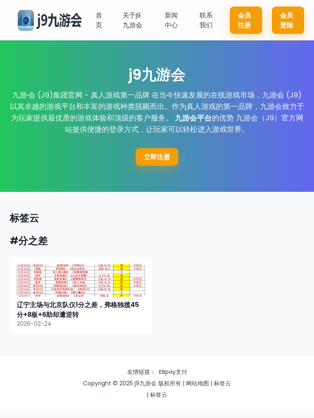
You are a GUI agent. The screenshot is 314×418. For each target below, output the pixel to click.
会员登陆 (286, 20)
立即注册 (157, 157)
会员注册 (244, 20)
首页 (99, 20)
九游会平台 (193, 118)
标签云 (222, 383)
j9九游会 (146, 383)
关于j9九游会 (132, 20)
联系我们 (206, 20)
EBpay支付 (173, 372)
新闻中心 (171, 20)
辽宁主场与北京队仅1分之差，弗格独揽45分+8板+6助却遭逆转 (78, 309)
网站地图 (197, 383)
